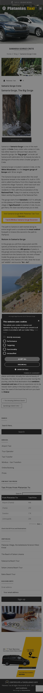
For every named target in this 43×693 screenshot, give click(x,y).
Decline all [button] (22, 364)
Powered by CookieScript (32, 373)
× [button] (38, 321)
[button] (21, 369)
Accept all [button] (22, 359)
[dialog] (21, 346)
